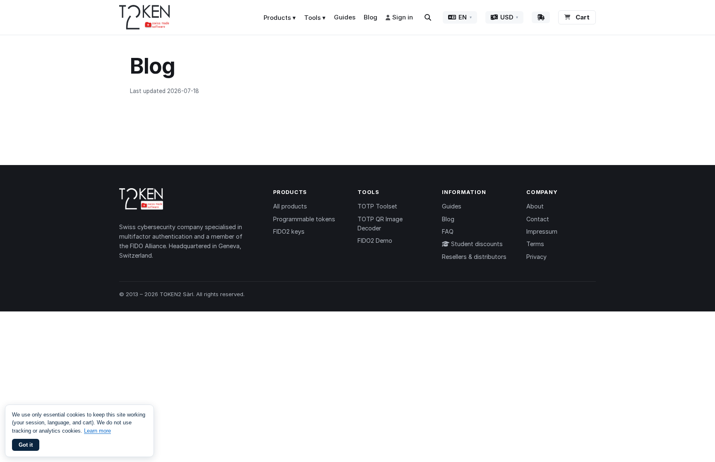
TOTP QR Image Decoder (380, 223)
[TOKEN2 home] (144, 17)
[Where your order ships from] (541, 17)
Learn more (97, 431)
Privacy (536, 256)
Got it (26, 445)
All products (290, 206)
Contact (537, 219)
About (535, 206)
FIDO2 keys (289, 231)
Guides (344, 17)
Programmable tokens (304, 219)
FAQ (447, 231)
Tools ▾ (315, 18)
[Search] (427, 17)
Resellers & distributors (474, 256)
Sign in (402, 17)
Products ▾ (280, 18)
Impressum (541, 231)
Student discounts (476, 243)
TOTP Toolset (377, 206)
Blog (370, 17)
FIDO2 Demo (375, 240)
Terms (535, 243)
